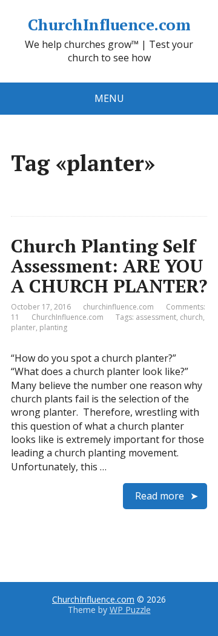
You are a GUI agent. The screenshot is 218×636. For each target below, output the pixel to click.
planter (23, 327)
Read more (159, 495)
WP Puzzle (130, 609)
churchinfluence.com (118, 307)
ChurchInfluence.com (109, 25)
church (191, 317)
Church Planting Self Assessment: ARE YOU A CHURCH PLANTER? (109, 266)
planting (53, 327)
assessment (156, 317)
